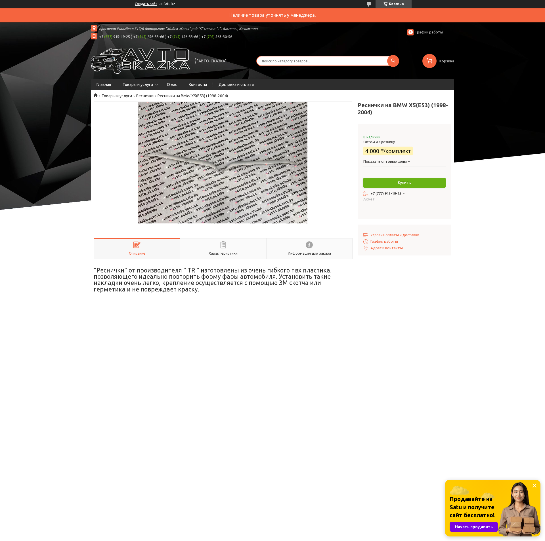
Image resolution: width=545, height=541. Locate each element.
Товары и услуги (138, 84)
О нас (172, 84)
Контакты (198, 84)
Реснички (145, 96)
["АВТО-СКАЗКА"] (140, 60)
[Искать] (393, 61)
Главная (104, 84)
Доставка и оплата (236, 84)
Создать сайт (146, 4)
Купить (404, 182)
